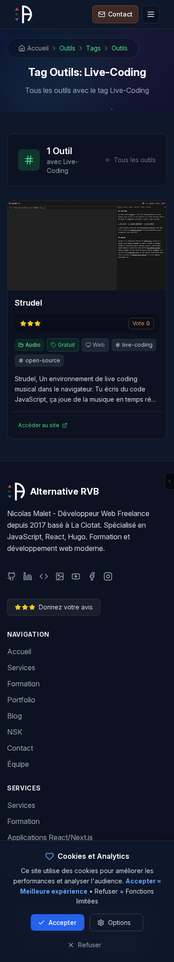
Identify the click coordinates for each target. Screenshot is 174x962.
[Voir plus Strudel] (87, 245)
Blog (14, 715)
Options (119, 922)
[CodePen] (43, 576)
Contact (20, 748)
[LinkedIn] (27, 576)
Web (99, 344)
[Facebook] (91, 576)
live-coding (137, 344)
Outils (67, 48)
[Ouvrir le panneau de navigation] (169, 481)
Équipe (18, 764)
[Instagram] (108, 576)
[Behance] (59, 576)
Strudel (28, 302)
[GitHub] (11, 576)
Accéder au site (38, 425)
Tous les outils (135, 160)
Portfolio (21, 699)
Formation (23, 683)
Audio (33, 344)
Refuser (89, 945)
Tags (93, 48)
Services (21, 667)
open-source (42, 360)
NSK (14, 731)
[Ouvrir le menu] (151, 14)
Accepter (62, 922)
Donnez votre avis (66, 607)
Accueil (19, 651)
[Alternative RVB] (23, 14)
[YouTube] (75, 576)
